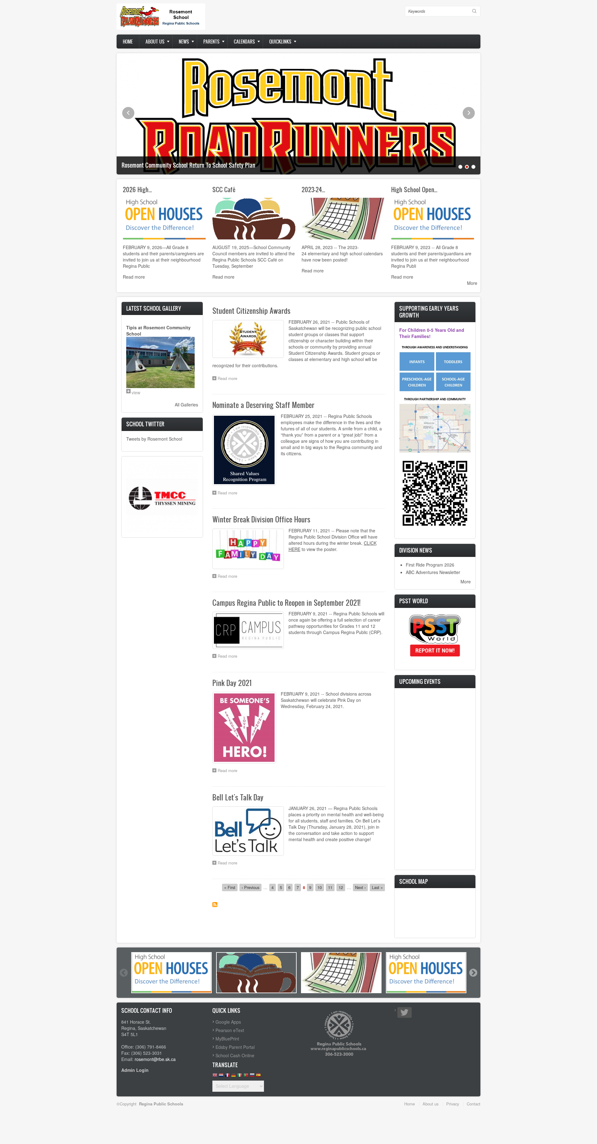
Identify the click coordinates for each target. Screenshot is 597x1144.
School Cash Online (234, 1055)
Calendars (244, 41)
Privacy (452, 1104)
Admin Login (135, 1070)
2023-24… (313, 189)
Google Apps (228, 1022)
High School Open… (414, 189)
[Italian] (239, 1077)
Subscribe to (214, 904)
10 (320, 887)
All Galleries (186, 404)
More (472, 283)
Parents (211, 41)
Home (128, 41)
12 (342, 887)
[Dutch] (221, 1077)
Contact (473, 1104)
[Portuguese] (245, 1077)
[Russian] (252, 1077)
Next (469, 113)
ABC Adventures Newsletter (433, 572)
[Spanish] (258, 1077)
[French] (227, 1077)
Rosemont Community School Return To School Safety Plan (188, 165)
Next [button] (473, 972)
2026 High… (137, 189)
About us (155, 41)
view (136, 392)
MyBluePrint (227, 1038)
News (184, 41)
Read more (134, 277)
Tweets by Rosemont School (154, 439)
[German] (233, 1077)
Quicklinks (280, 41)
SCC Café (224, 189)
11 (331, 887)
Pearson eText (229, 1030)
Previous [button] (123, 972)
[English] (214, 1077)
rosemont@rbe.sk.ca (155, 1059)
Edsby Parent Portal (235, 1047)
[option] (171, 972)
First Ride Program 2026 (430, 565)
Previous (128, 113)
